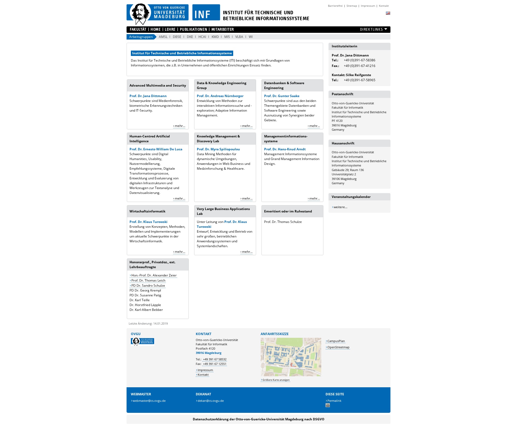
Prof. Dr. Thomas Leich (148, 280)
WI (251, 36)
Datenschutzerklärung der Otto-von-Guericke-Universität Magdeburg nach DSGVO (258, 419)
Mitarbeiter (222, 29)
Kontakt (384, 6)
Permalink (334, 401)
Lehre (170, 29)
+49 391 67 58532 (214, 359)
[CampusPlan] (291, 375)
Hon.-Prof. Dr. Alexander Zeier (154, 275)
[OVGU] (142, 345)
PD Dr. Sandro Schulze (148, 285)
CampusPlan (336, 341)
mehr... (180, 125)
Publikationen (193, 29)
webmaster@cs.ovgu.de (149, 401)
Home (155, 29)
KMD (215, 36)
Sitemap (352, 6)
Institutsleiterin (344, 46)
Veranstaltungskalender (351, 196)
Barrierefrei (335, 6)
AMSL (163, 36)
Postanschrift (342, 94)
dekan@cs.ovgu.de (211, 401)
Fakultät (138, 29)
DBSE (177, 36)
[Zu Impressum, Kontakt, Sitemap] (324, 3)
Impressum (368, 6)
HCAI (202, 36)
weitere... (340, 207)
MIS (227, 36)
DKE (190, 36)
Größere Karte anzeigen (276, 380)
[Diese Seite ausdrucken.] (328, 406)
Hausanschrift (343, 143)
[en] (388, 13)
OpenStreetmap (338, 347)
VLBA (239, 36)
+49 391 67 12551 (214, 364)
